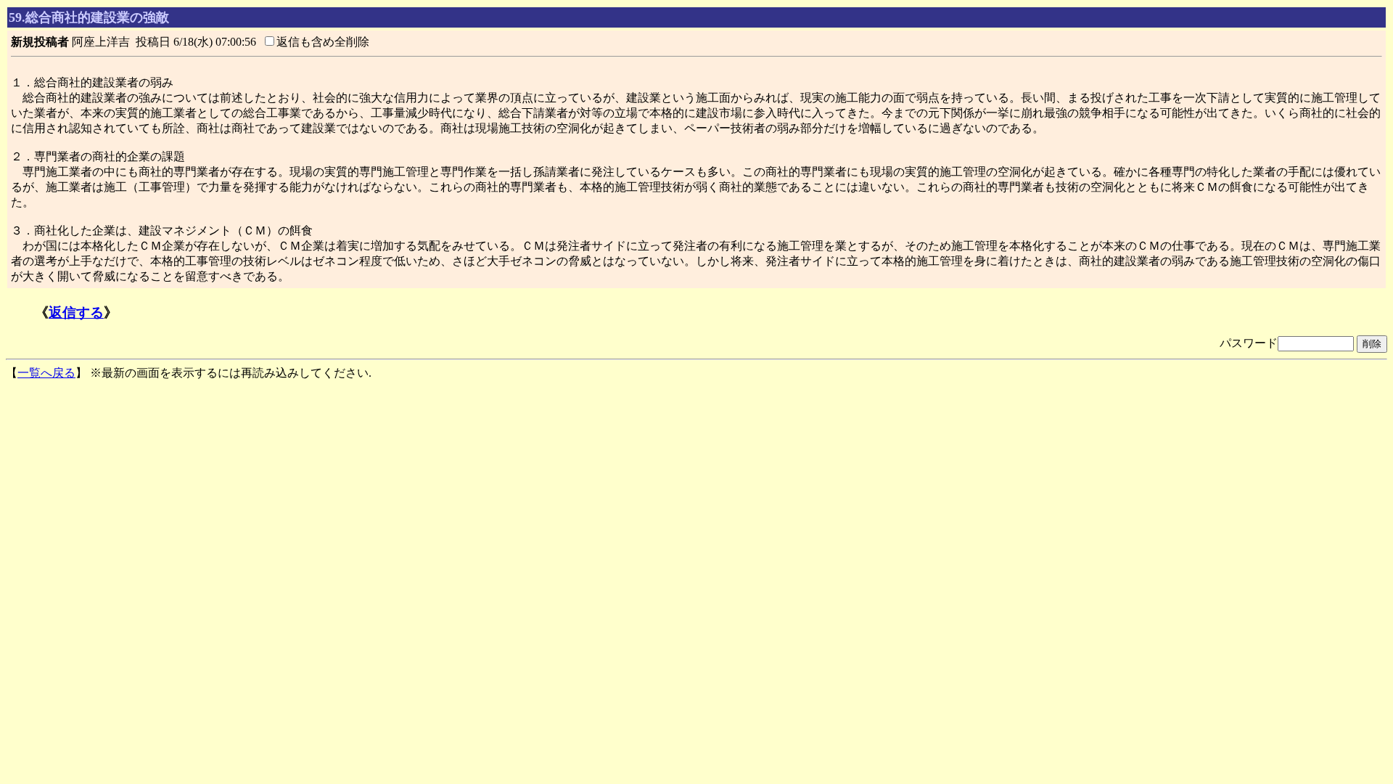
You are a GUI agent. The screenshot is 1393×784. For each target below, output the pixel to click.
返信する (76, 312)
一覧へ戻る (46, 373)
